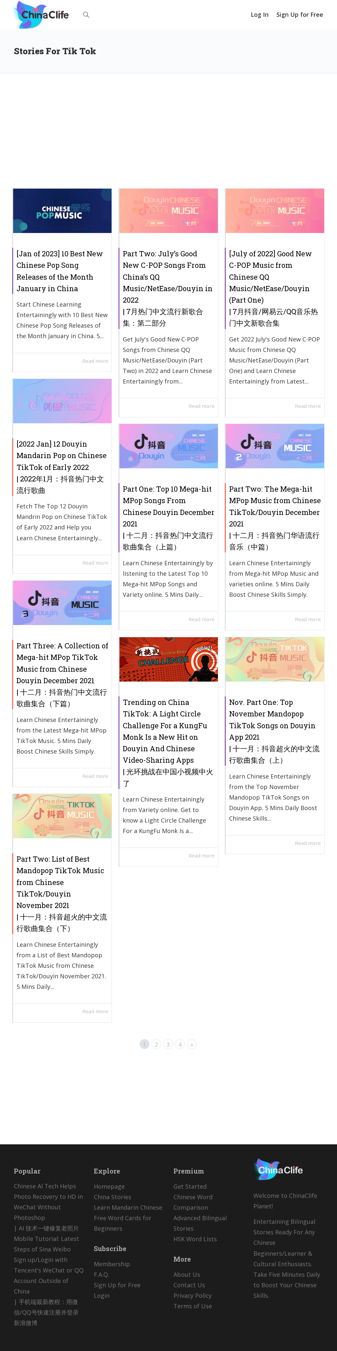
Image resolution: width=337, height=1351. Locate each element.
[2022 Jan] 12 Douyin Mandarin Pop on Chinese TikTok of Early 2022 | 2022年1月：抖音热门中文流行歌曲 (61, 467)
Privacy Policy (192, 1295)
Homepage (109, 1186)
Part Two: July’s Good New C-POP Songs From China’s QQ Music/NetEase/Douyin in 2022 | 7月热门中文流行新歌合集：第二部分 (168, 288)
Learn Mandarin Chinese (128, 1207)
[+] (62, 211)
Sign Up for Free (299, 14)
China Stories (112, 1197)
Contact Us (189, 1285)
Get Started (190, 1186)
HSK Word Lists (195, 1239)
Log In (260, 14)
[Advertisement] (168, 136)
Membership (112, 1264)
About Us (186, 1274)
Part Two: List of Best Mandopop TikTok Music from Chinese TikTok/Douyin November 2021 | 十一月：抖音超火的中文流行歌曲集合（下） (61, 893)
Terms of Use (192, 1306)
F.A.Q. (101, 1274)
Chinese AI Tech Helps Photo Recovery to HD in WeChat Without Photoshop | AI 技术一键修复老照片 (48, 1207)
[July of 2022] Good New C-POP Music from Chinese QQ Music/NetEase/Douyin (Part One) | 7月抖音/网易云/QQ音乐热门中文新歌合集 (273, 288)
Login (102, 1295)
